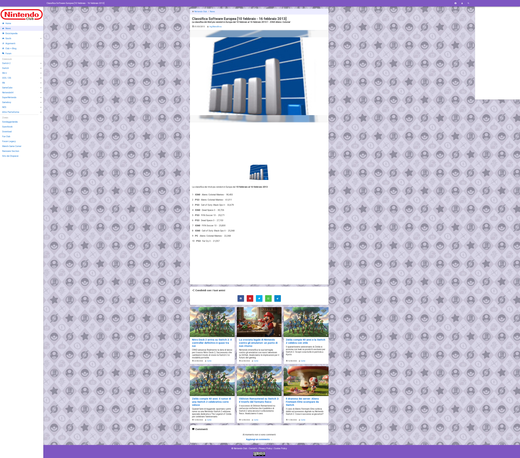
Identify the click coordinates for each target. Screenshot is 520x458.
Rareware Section (10, 151)
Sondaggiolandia (10, 122)
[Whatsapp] (268, 298)
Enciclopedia (11, 33)
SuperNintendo (9, 97)
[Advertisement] (259, 144)
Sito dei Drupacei (10, 156)
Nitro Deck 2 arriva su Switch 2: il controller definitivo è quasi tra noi (212, 342)
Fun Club (6, 136)
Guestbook (7, 126)
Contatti (253, 448)
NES (4, 107)
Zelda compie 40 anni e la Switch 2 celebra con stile (305, 341)
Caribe (209, 361)
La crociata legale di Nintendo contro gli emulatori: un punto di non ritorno (258, 342)
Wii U (4, 73)
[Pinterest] (250, 298)
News (212, 11)
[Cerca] (468, 3)
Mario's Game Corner (11, 146)
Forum (8, 53)
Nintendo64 (7, 92)
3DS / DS (6, 78)
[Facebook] (455, 3)
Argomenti (10, 43)
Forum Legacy (9, 141)
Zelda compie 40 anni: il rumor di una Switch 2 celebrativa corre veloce (211, 401)
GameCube (7, 87)
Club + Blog (10, 48)
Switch (5, 68)
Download (7, 131)
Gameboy (6, 102)
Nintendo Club (200, 11)
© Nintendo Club (239, 448)
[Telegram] (277, 298)
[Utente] (462, 3)
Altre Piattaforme (10, 112)
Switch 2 (6, 63)
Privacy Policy (265, 448)
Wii (3, 82)
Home (8, 23)
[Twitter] (259, 298)
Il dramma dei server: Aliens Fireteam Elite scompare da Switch (302, 401)
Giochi (8, 38)
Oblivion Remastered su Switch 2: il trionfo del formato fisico (259, 400)
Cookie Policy (280, 448)
